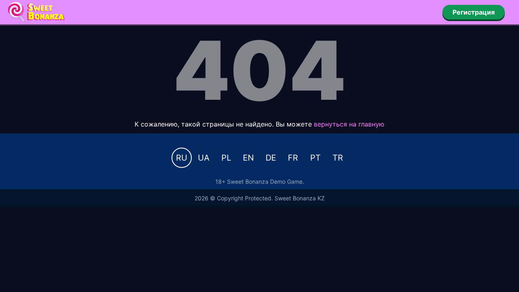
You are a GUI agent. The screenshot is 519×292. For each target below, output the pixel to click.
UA (204, 158)
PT (315, 158)
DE (271, 158)
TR (337, 158)
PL (226, 158)
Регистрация (474, 12)
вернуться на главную (349, 124)
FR (293, 158)
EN (248, 158)
